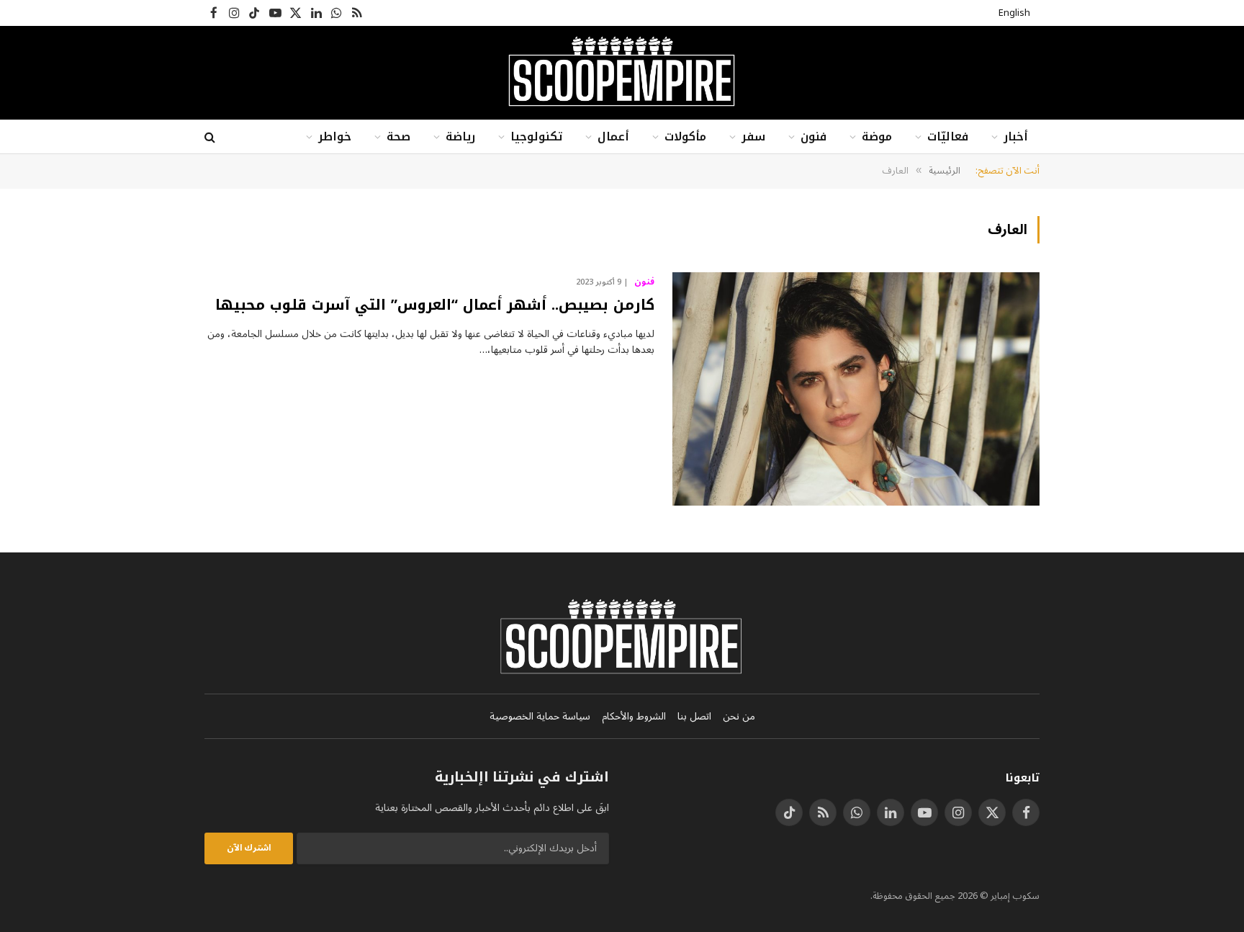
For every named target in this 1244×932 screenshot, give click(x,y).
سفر (753, 136)
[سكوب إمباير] (622, 73)
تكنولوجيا (536, 136)
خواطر (334, 136)
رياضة (460, 136)
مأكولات (685, 136)
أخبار (1016, 136)
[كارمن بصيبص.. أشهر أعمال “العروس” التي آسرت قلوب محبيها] (856, 389)
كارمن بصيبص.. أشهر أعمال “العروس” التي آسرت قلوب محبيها (434, 305)
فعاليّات (947, 136)
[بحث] (211, 137)
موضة (877, 136)
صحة (398, 136)
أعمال (613, 136)
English (1014, 13)
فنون (813, 136)
